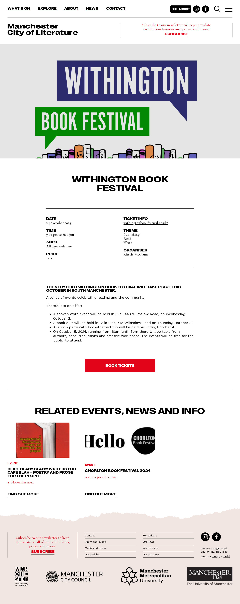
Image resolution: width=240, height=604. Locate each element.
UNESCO (148, 541)
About (71, 8)
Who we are (150, 548)
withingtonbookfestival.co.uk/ (146, 223)
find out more (23, 494)
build (226, 556)
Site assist (181, 9)
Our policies (92, 554)
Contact (115, 8)
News (92, 8)
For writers (150, 535)
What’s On (19, 8)
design (216, 556)
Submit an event (95, 541)
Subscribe (176, 33)
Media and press (95, 548)
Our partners (151, 554)
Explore (47, 8)
